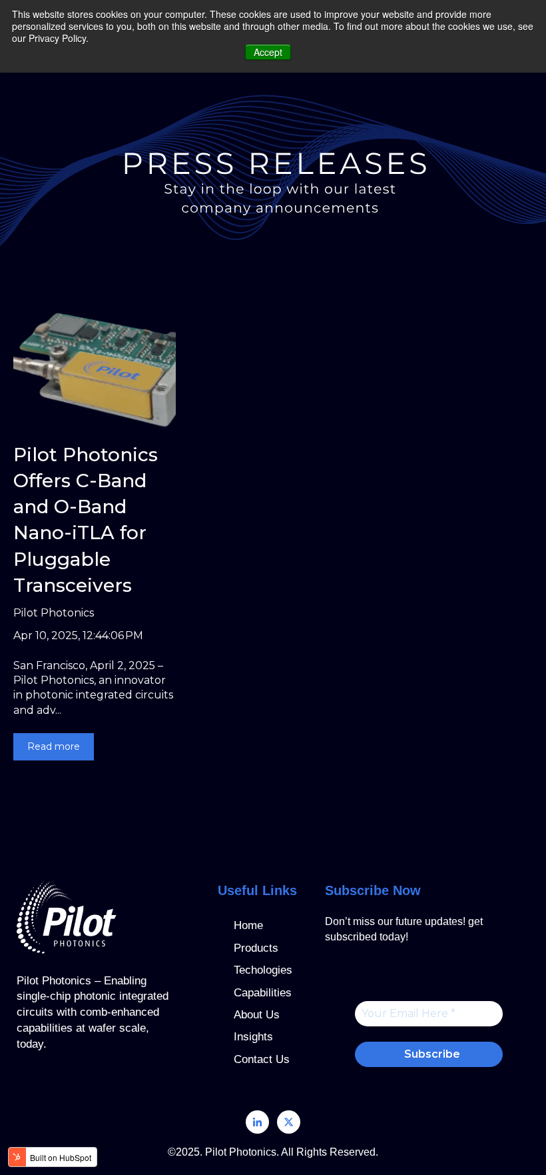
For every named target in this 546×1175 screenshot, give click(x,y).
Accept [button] (268, 52)
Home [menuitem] (248, 925)
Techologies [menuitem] (263, 970)
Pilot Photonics (53, 612)
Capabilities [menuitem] (263, 992)
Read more (53, 746)
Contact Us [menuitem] (262, 1059)
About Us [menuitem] (257, 1014)
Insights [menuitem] (253, 1036)
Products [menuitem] (256, 948)
